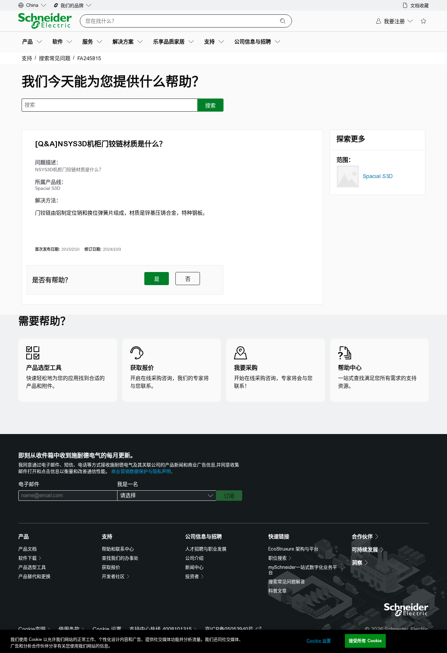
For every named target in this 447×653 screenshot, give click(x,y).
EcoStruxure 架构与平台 (293, 549)
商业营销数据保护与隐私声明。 (143, 471)
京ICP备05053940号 (229, 629)
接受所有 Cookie (365, 640)
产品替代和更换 (34, 576)
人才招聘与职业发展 (205, 549)
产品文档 (27, 549)
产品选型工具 (32, 567)
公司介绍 (194, 558)
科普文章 (277, 590)
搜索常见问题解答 (286, 581)
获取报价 (111, 567)
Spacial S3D (378, 176)
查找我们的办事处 (120, 558)
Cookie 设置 (107, 629)
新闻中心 (194, 567)
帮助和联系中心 (118, 549)
